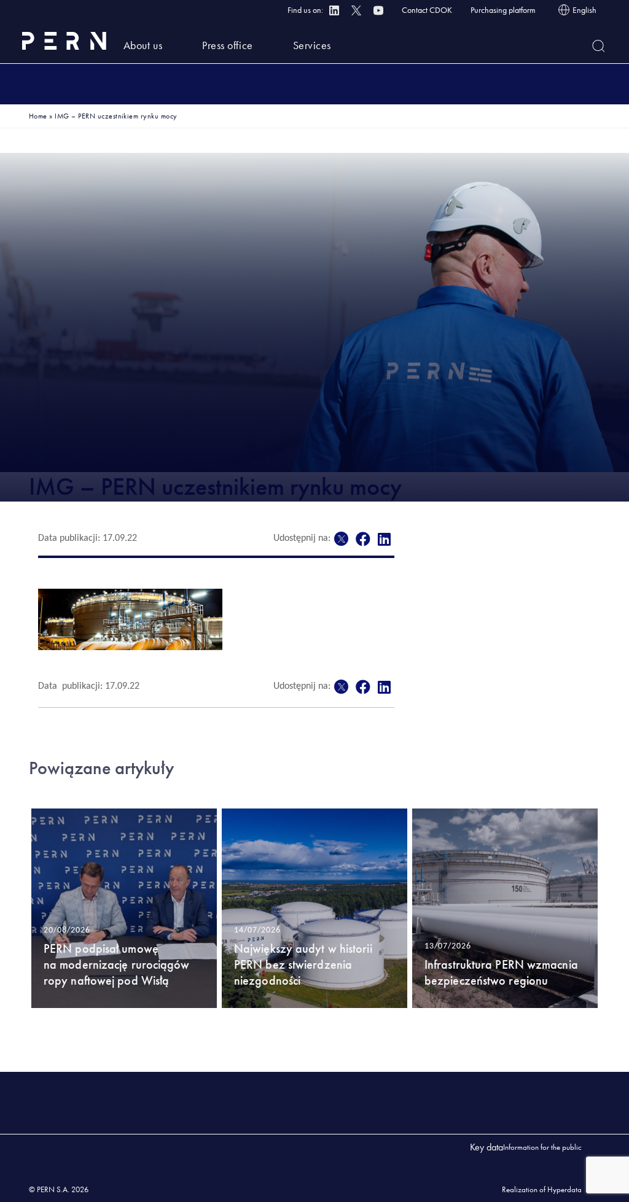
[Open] (598, 46)
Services (312, 45)
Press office (227, 45)
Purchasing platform (503, 9)
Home (38, 116)
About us (142, 45)
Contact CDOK (427, 9)
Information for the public (542, 1147)
